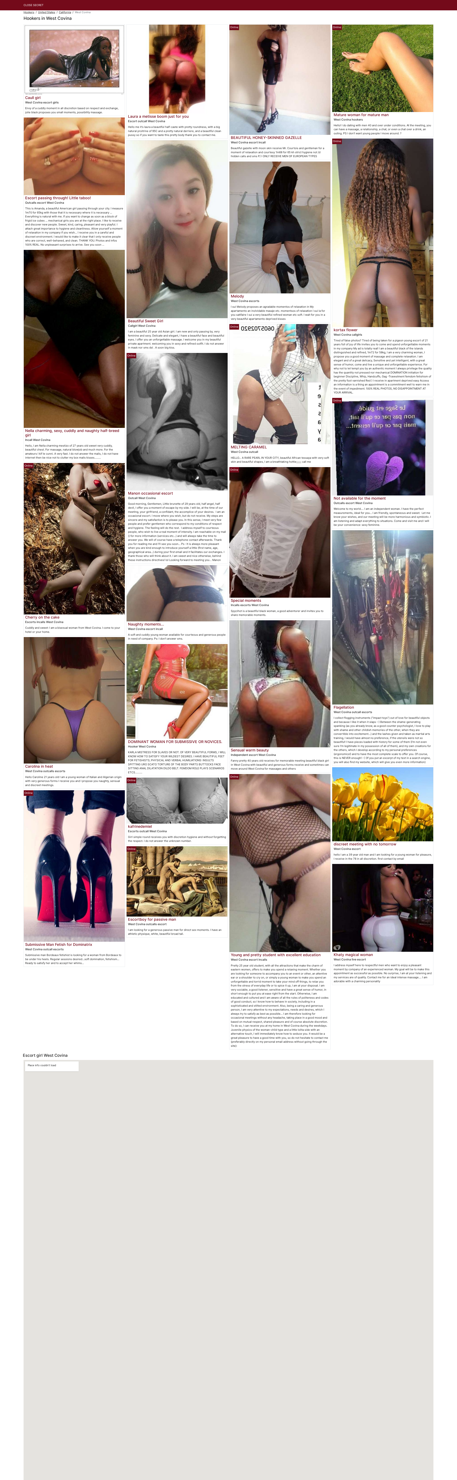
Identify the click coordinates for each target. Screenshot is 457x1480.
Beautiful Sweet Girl (145, 321)
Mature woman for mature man (361, 115)
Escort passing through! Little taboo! (58, 198)
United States (46, 12)
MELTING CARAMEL (249, 447)
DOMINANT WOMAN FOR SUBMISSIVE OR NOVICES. (175, 741)
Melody (237, 296)
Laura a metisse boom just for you (158, 116)
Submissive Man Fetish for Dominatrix (58, 944)
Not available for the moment (360, 498)
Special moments (246, 600)
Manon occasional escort (150, 493)
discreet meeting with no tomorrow (365, 844)
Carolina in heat (39, 766)
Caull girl (33, 97)
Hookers (29, 12)
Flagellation (344, 707)
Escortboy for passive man (152, 919)
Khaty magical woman (353, 954)
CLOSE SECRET (34, 5)
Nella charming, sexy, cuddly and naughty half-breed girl (72, 432)
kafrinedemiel (140, 826)
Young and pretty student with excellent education (276, 955)
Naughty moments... (146, 624)
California (65, 12)
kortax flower (346, 330)
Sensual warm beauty (250, 750)
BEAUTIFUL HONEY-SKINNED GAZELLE (266, 137)
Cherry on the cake (42, 617)
